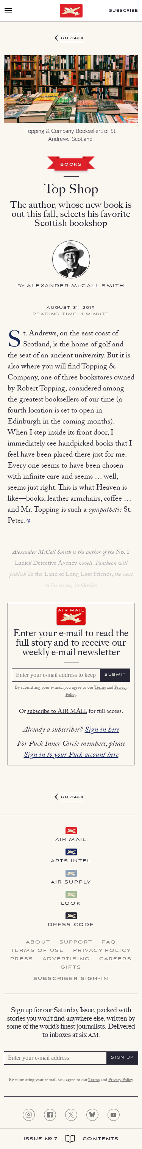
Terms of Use (37, 950)
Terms (100, 688)
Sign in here (102, 730)
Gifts (71, 967)
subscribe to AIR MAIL (57, 712)
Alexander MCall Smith (76, 286)
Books (71, 165)
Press (21, 959)
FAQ (108, 942)
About (38, 942)
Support (76, 942)
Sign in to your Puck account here (71, 755)
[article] (71, 418)
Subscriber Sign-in (71, 978)
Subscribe (123, 11)
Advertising (66, 959)
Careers (115, 959)
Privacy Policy (102, 950)
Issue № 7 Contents (71, 1139)
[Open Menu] (8, 10)
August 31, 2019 (71, 308)
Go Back (72, 38)
